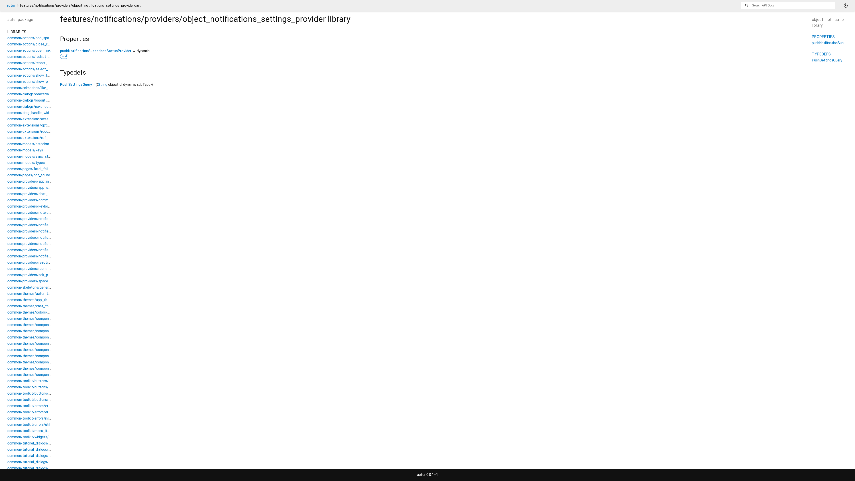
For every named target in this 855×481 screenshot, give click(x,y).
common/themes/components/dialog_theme (43, 337)
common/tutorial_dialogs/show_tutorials (39, 449)
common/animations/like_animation (35, 88)
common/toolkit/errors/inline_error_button (41, 418)
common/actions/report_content (33, 63)
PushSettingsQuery (76, 84)
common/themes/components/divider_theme (43, 343)
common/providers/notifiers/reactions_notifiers (45, 231)
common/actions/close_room (30, 44)
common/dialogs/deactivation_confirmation (41, 94)
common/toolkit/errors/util (28, 424)
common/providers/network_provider (36, 212)
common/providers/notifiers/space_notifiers (42, 250)
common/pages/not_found (28, 175)
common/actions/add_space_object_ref (39, 38)
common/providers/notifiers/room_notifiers (41, 244)
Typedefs (821, 54)
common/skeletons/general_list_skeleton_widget (47, 287)
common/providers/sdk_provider (33, 275)
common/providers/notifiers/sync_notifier (40, 256)
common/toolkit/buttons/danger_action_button (45, 381)
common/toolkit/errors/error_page (34, 412)
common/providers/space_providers (36, 281)
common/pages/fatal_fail (27, 169)
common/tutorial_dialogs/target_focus (38, 468)
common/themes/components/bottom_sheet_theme (50, 318)
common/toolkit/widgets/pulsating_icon (39, 437)
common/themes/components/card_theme (42, 331)
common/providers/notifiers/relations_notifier (43, 237)
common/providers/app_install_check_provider (44, 181)
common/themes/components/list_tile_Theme (45, 356)
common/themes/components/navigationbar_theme (48, 362)
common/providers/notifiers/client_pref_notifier (45, 225)
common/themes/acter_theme (32, 293)
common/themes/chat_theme (31, 306)
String (102, 84)
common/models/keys (25, 150)
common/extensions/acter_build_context (40, 119)
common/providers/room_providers (35, 269)
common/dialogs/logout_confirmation (37, 100)
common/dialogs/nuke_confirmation (35, 106)
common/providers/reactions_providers (38, 262)
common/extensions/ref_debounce (35, 138)
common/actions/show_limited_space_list (41, 75)
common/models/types (26, 163)
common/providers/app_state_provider (38, 187)
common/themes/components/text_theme (42, 375)
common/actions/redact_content (34, 57)
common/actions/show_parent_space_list (41, 81)
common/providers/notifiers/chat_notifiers (41, 219)
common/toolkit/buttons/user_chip (35, 399)
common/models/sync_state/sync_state (40, 156)
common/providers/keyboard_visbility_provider (44, 206)
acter (11, 5)
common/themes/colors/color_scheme (38, 312)
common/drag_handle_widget (31, 113)
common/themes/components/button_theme (43, 325)
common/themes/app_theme (30, 300)
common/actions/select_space (32, 69)
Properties (823, 36)
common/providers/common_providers (38, 200)
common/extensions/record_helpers (36, 131)
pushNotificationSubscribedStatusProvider (95, 51)
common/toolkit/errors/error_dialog (35, 406)
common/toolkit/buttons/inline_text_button (42, 387)
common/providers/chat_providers (34, 194)
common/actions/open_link (29, 50)
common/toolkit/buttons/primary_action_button (45, 393)
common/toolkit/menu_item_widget (36, 431)
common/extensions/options (30, 125)
